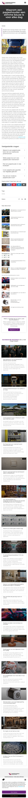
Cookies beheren (14, 795)
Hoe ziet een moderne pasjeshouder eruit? (14, 176)
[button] (25, 779)
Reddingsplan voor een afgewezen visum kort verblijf (13, 650)
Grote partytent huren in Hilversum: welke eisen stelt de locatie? (14, 418)
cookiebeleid (20, 786)
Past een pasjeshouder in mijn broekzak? (14, 164)
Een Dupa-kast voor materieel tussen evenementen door (12, 444)
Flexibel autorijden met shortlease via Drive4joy (12, 623)
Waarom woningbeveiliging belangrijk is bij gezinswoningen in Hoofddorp (13, 585)
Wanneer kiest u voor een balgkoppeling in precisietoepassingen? (16, 301)
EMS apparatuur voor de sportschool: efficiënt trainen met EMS (12, 360)
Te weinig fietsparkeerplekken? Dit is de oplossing (13, 555)
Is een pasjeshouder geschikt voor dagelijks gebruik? (14, 170)
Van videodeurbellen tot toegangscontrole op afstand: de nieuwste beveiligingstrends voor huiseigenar (14, 501)
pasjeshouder (21, 137)
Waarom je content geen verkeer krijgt (13, 528)
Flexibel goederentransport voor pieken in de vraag (14, 389)
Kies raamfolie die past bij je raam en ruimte (10, 275)
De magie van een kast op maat (17, 307)
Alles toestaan (14, 792)
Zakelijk (3, 25)
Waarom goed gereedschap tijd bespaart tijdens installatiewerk (13, 472)
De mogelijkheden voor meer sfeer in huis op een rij (14, 676)
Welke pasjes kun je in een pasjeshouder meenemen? (14, 158)
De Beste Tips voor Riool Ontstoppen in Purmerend (13, 757)
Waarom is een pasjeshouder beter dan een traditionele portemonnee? (14, 152)
